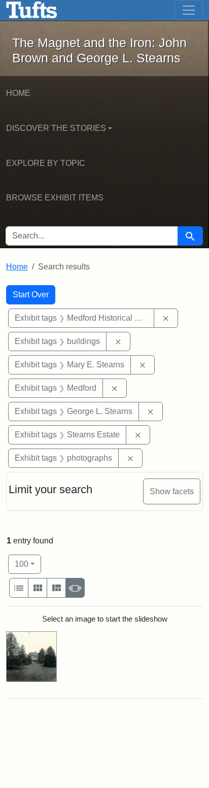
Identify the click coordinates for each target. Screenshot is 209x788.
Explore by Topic (45, 163)
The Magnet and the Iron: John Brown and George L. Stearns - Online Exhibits (31, 10)
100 (28, 563)
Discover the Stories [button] (56, 128)
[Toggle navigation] (189, 10)
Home (18, 93)
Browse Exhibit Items (54, 197)
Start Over (31, 294)
